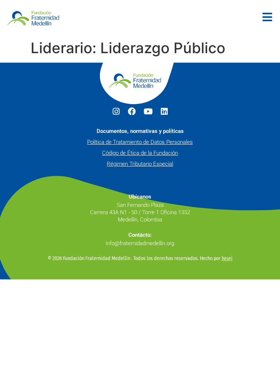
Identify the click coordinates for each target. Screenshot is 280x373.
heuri (227, 258)
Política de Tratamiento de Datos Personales (140, 142)
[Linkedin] (164, 111)
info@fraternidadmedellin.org (140, 243)
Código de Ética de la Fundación (140, 153)
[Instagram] (116, 111)
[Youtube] (148, 111)
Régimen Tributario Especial (140, 164)
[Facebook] (132, 111)
